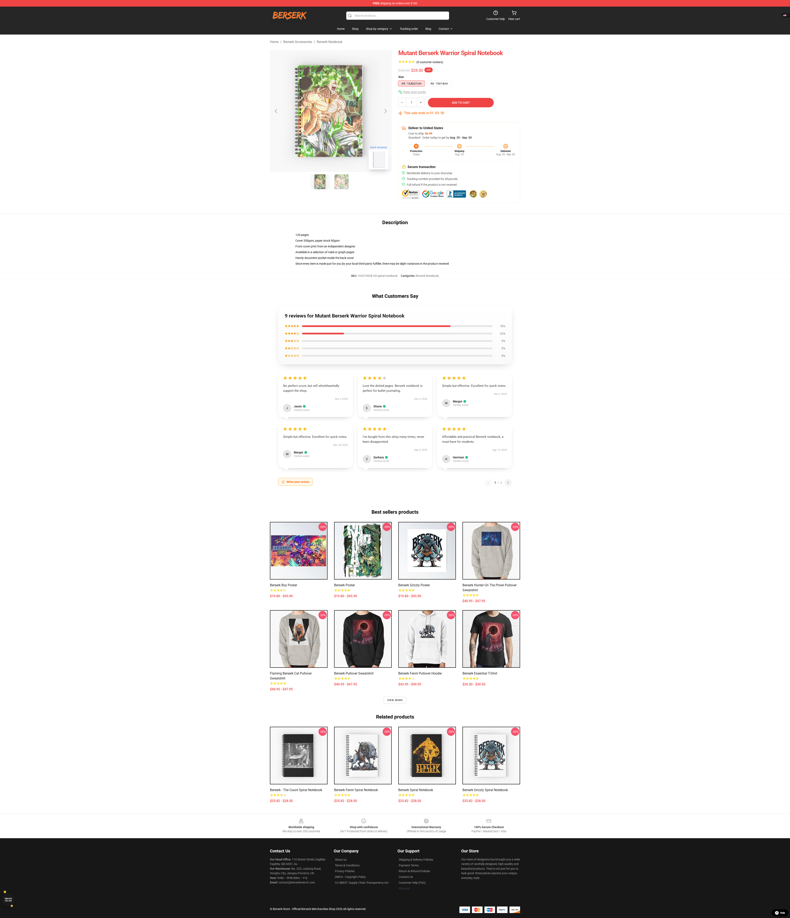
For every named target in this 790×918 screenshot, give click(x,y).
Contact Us (406, 877)
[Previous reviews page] (488, 482)
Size (401, 77)
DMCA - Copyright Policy (350, 877)
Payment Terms (409, 865)
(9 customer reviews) (429, 62)
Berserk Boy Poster (283, 585)
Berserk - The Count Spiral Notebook (296, 790)
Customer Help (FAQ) (412, 882)
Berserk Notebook (329, 42)
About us (340, 859)
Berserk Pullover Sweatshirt (354, 673)
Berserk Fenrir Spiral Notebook (356, 790)
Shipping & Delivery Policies (416, 859)
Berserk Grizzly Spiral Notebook (485, 790)
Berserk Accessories (297, 42)
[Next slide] (385, 111)
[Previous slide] (276, 111)
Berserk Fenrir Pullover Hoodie (420, 673)
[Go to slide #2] (341, 181)
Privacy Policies (345, 871)
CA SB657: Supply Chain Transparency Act (362, 882)
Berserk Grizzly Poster (414, 585)
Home (274, 42)
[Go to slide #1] (320, 181)
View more (395, 700)
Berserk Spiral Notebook (415, 790)
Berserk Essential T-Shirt (479, 673)
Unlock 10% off (8, 900)
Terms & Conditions (347, 865)
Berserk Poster (344, 585)
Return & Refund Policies (414, 871)
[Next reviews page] (508, 482)
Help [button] (782, 912)
